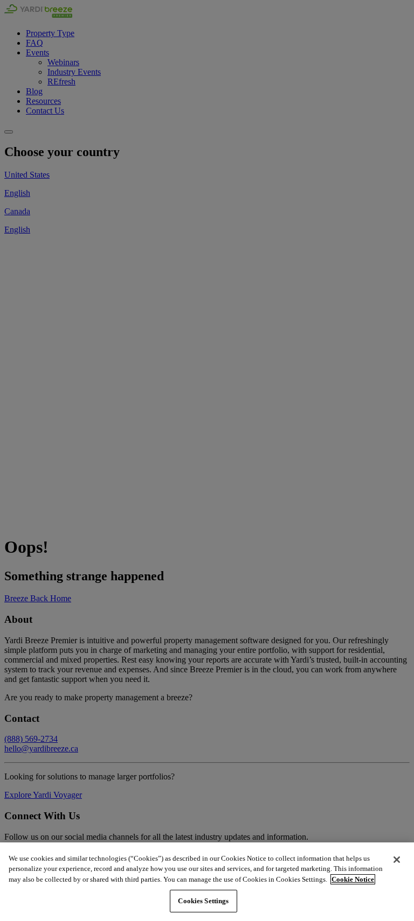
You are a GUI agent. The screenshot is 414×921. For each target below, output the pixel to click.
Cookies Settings (203, 901)
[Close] (397, 859)
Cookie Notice (353, 879)
